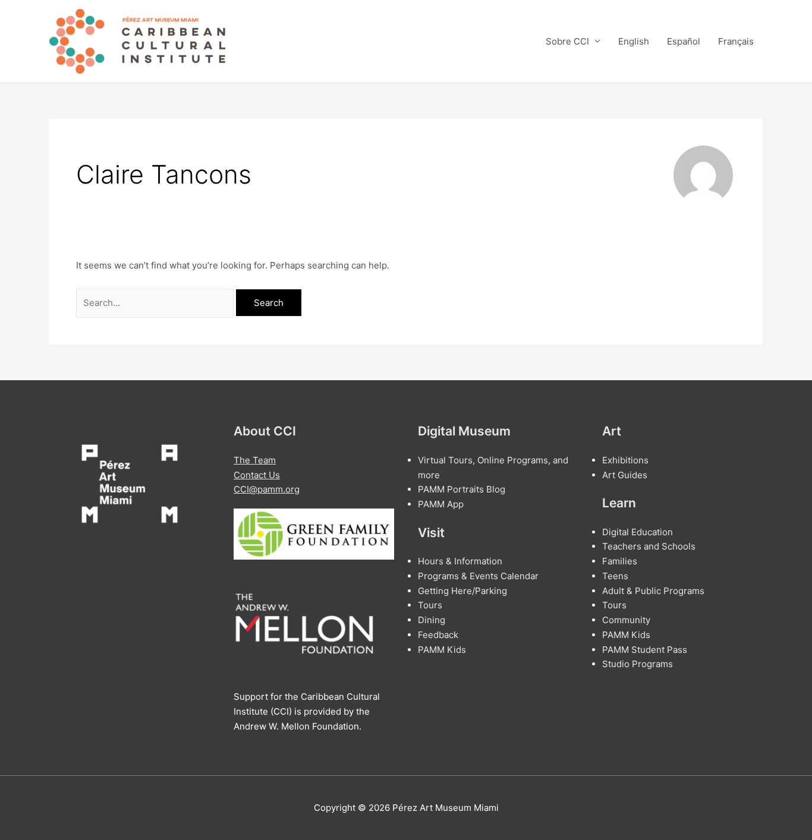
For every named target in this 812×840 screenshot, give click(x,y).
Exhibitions (625, 460)
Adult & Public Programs (653, 590)
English (633, 41)
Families (619, 561)
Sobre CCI (567, 41)
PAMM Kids (442, 649)
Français (736, 41)
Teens (615, 576)
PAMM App (441, 504)
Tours (430, 605)
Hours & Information (460, 561)
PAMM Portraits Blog (461, 489)
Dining (431, 620)
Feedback (438, 634)
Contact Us (257, 475)
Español (683, 41)
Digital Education (637, 532)
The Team (255, 460)
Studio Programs (637, 664)
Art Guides (624, 475)
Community (626, 620)
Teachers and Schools (648, 546)
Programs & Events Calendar (478, 576)
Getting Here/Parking (462, 590)
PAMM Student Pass (644, 649)
